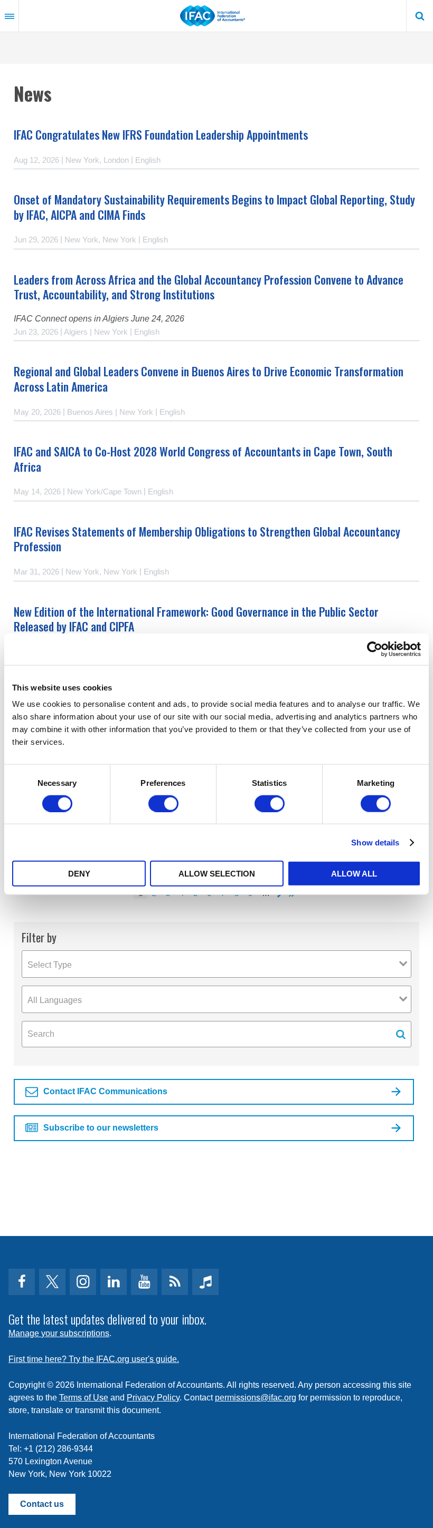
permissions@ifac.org (255, 1397)
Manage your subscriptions (58, 1333)
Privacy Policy (153, 1397)
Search (420, 16)
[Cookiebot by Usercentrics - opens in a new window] (374, 649)
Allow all (354, 873)
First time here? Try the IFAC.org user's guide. (93, 1359)
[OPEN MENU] (9, 16)
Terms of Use (83, 1397)
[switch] (163, 803)
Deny (79, 873)
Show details (375, 842)
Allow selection (216, 873)
